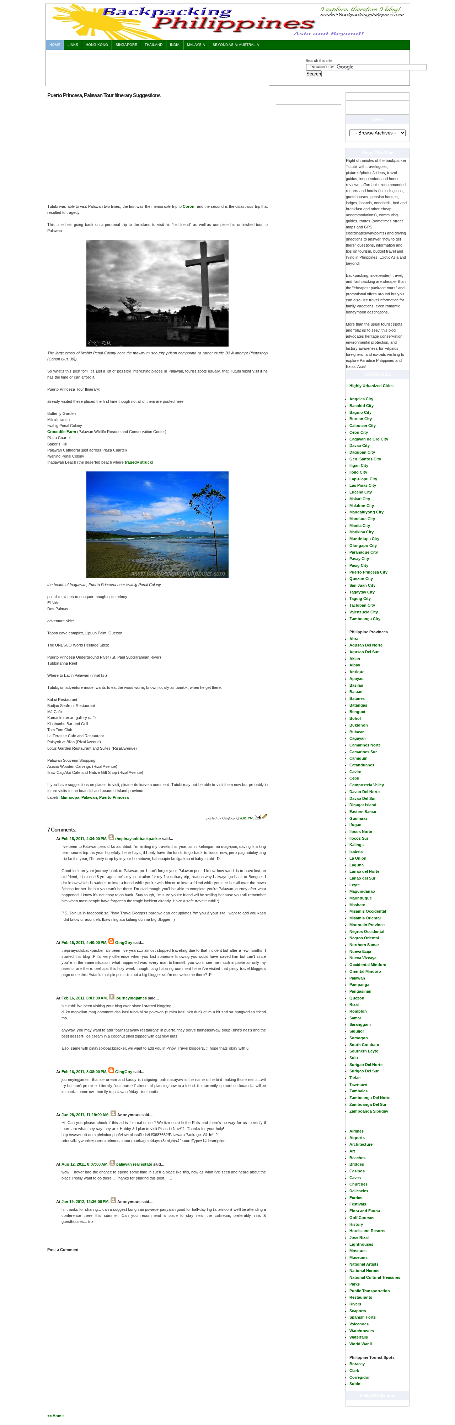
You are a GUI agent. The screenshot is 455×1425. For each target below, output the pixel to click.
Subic (354, 1384)
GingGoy (123, 942)
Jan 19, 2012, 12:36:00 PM (84, 1201)
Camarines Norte (365, 745)
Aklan (354, 658)
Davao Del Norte (364, 792)
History (356, 1224)
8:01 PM (246, 818)
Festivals (357, 1204)
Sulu (353, 1058)
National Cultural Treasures (374, 1277)
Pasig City (358, 565)
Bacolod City (361, 405)
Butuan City (360, 419)
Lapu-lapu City (363, 479)
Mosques (357, 1251)
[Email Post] (258, 818)
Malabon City (361, 505)
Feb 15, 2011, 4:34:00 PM (83, 838)
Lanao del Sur (362, 878)
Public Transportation (369, 1291)
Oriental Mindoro (365, 971)
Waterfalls (358, 1337)
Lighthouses (361, 1244)
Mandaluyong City (366, 512)
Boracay (357, 1364)
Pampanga (359, 984)
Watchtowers (361, 1331)
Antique (356, 672)
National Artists (364, 1264)
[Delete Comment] (62, 931)
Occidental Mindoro (367, 964)
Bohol (355, 718)
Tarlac (354, 1078)
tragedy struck (138, 462)
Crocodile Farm (61, 431)
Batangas (358, 705)
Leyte (354, 885)
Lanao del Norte (364, 871)
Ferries (355, 1198)
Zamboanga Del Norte (369, 1098)
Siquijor (356, 1031)
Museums (358, 1257)
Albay (354, 665)
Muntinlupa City (364, 539)
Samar (355, 1018)
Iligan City (358, 465)
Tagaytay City (362, 592)
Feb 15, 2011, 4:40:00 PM (83, 942)
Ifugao (355, 825)
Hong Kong (97, 45)
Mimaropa (70, 797)
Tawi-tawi (358, 1084)
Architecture (361, 1144)
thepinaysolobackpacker (138, 838)
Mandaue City (362, 519)
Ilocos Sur (358, 838)
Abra (353, 639)
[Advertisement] (175, 67)
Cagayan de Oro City (368, 439)
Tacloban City (362, 605)
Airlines (356, 1131)
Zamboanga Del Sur (367, 1104)
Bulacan (357, 732)
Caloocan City (362, 425)
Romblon (358, 1011)
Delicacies (358, 1191)
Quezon (356, 998)
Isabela (356, 851)
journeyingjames (131, 998)
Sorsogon (358, 1038)
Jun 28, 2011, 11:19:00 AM (84, 1115)
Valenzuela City (363, 612)
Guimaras (358, 818)
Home (54, 45)
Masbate (357, 905)
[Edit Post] (264, 818)
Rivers (355, 1304)
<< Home (55, 1416)
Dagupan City (362, 452)
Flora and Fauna (364, 1211)
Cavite (355, 772)
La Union (357, 858)
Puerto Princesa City (368, 572)
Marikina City (361, 532)
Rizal (354, 1004)
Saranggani (360, 1024)
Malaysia (196, 45)
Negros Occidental (366, 931)
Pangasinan (360, 991)
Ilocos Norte (360, 831)
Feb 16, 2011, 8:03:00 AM (84, 998)
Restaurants (360, 1297)
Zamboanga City (364, 619)
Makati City (359, 499)
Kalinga (356, 845)
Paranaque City (363, 552)
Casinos (357, 1171)
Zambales (358, 1091)
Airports (357, 1137)
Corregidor (359, 1377)
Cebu (354, 778)
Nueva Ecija (360, 951)
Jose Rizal (359, 1237)
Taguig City (360, 598)
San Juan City (362, 585)
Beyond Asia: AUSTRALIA (236, 45)
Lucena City (360, 492)
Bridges (356, 1164)
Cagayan (357, 738)
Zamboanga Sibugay (368, 1111)
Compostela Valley (366, 785)
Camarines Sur (363, 752)
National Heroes (364, 1270)
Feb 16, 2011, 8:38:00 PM (83, 1072)
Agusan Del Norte (365, 645)
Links (73, 45)
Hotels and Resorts (367, 1231)
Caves (355, 1178)
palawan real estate (134, 1164)
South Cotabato (364, 1045)
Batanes (357, 698)
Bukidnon (358, 725)
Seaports (357, 1311)
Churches (358, 1184)
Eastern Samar (362, 811)
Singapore (126, 45)
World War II (360, 1344)
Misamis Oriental (365, 918)
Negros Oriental (364, 938)
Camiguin (358, 758)
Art (352, 1151)
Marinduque (360, 898)
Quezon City (361, 578)
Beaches (357, 1158)
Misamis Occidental (367, 911)
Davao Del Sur (362, 798)
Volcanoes (359, 1324)
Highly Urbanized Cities (371, 386)
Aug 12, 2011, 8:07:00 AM (84, 1164)
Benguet (357, 711)
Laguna (356, 865)
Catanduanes (361, 765)
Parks (354, 1284)
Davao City (359, 445)
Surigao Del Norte (365, 1064)
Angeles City (361, 399)
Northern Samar (364, 945)
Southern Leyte (363, 1051)
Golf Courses (361, 1217)
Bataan (356, 692)
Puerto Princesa (114, 797)
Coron (188, 206)
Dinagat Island (362, 805)
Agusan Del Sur (364, 652)
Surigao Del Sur (364, 1071)
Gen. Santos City (365, 459)
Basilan (356, 685)
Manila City (359, 525)
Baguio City (360, 412)
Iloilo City (358, 472)
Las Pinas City (362, 485)
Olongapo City (363, 545)
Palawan (357, 978)
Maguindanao (362, 891)
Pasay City (359, 558)
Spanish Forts (362, 1317)
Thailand (153, 45)
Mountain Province (367, 925)
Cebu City (358, 432)
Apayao (356, 678)
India (175, 45)
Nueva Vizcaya (362, 958)
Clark (354, 1370)
